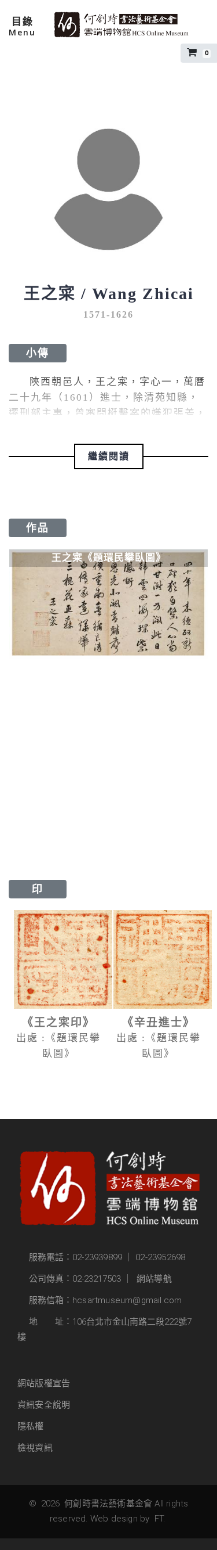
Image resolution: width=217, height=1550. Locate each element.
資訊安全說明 (43, 1405)
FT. (160, 1518)
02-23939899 (97, 1257)
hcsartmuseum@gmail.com (127, 1300)
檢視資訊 (35, 1448)
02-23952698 (160, 1257)
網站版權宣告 (43, 1383)
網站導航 (154, 1279)
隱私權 (30, 1426)
